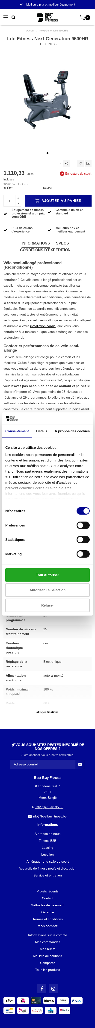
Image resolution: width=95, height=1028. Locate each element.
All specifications (47, 712)
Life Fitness (47, 44)
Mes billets (47, 949)
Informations (36, 243)
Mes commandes (47, 942)
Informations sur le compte (47, 935)
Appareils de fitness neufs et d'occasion (47, 868)
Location (47, 854)
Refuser (47, 605)
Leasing (47, 847)
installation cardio (43, 326)
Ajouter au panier (61, 201)
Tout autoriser (47, 575)
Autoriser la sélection (47, 590)
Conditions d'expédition (45, 250)
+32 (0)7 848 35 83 (49, 807)
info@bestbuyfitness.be (50, 816)
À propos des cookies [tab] (72, 431)
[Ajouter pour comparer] (88, 163)
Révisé (47, 188)
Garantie (47, 912)
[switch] (83, 525)
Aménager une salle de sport (48, 861)
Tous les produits (47, 970)
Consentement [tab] (17, 431)
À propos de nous (47, 834)
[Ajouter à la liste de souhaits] (80, 163)
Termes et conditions (48, 919)
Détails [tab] (41, 431)
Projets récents (48, 891)
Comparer (47, 963)
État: (10, 188)
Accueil (30, 30)
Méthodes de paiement (47, 905)
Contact (47, 898)
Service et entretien (47, 875)
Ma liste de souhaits (47, 956)
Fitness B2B (47, 840)
